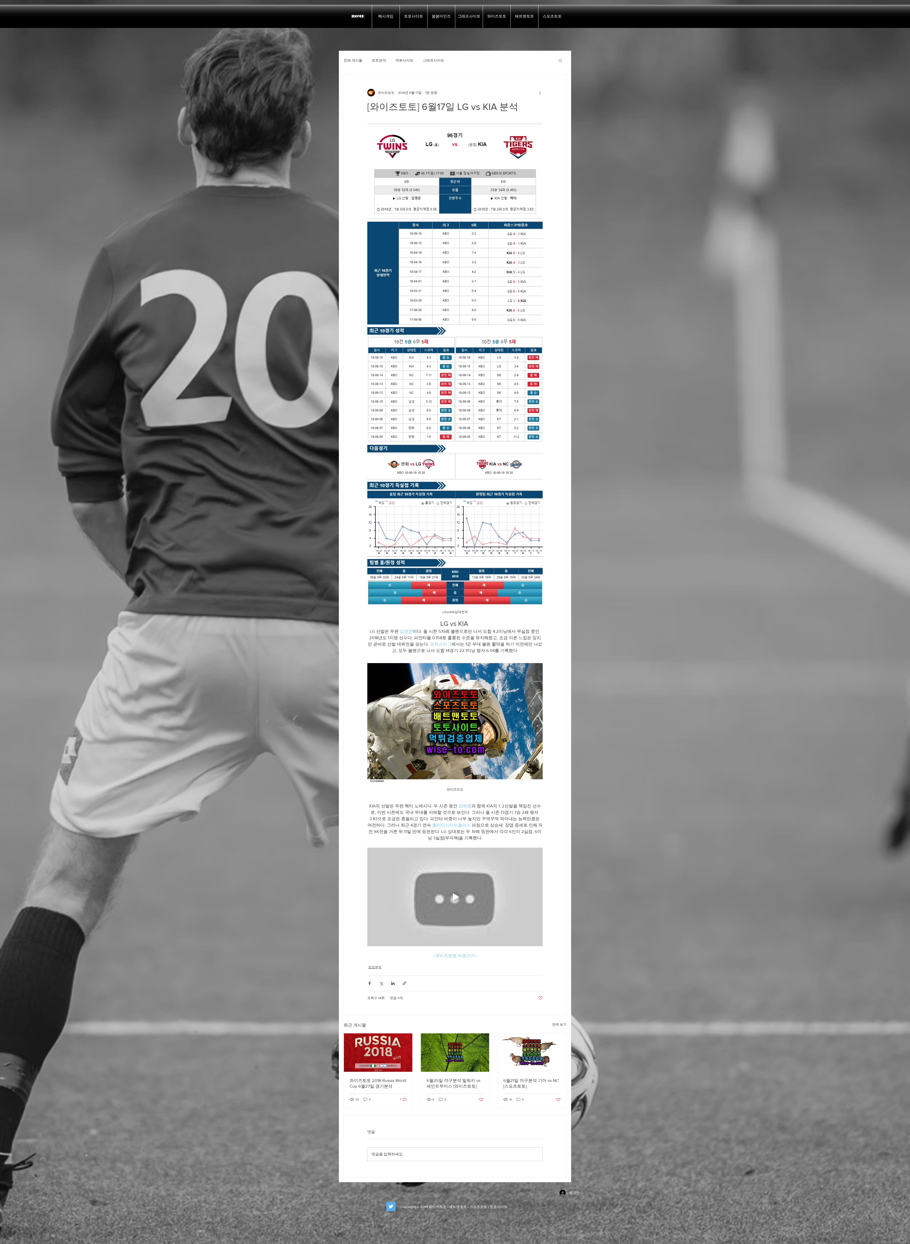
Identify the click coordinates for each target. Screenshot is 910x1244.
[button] (560, 60)
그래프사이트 (433, 60)
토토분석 (379, 60)
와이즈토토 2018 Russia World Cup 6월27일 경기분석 (378, 1083)
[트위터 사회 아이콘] (391, 1206)
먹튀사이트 (404, 60)
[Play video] (455, 897)
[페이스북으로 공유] (369, 983)
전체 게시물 (353, 60)
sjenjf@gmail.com (344, 1216)
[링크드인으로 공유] (393, 983)
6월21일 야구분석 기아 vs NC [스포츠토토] (531, 1083)
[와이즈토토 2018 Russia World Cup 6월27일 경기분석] (378, 1052)
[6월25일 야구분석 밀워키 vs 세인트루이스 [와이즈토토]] (455, 1052)
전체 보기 (559, 1024)
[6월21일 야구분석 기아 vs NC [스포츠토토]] (532, 1052)
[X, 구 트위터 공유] (381, 983)
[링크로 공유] (404, 983)
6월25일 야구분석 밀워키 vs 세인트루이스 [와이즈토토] (453, 1083)
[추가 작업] (540, 92)
